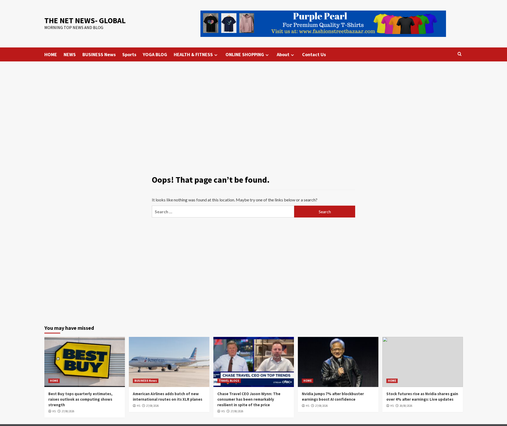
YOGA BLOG (155, 54)
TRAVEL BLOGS (229, 381)
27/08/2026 (68, 411)
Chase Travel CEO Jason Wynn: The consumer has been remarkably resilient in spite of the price (248, 399)
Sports (129, 54)
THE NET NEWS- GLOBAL (85, 20)
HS (54, 411)
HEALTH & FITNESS (193, 54)
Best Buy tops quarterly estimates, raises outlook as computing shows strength (80, 399)
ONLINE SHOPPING (245, 54)
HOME (50, 54)
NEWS (70, 54)
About (283, 54)
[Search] (459, 54)
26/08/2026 (406, 406)
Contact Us (314, 54)
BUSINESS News (99, 54)
